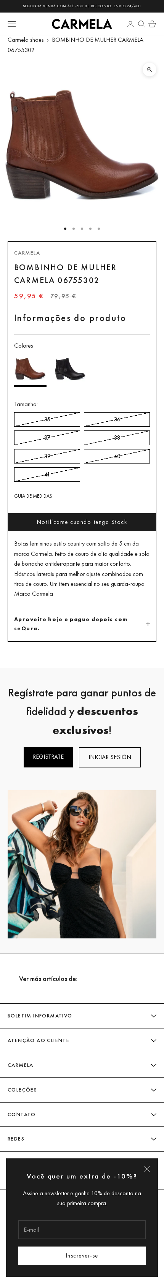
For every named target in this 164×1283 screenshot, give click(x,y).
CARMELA (27, 252)
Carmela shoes (26, 40)
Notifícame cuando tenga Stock (82, 521)
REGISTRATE (48, 757)
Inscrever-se (82, 1255)
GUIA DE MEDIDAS (33, 496)
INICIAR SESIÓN (109, 757)
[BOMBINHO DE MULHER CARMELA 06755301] (70, 369)
